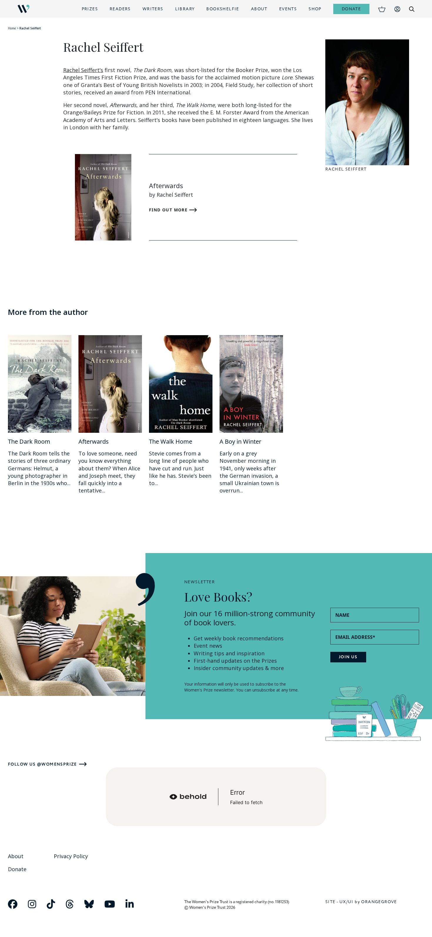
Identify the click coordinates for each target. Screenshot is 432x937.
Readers (120, 9)
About (259, 9)
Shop (315, 9)
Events (288, 9)
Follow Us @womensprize (42, 764)
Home (12, 28)
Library (185, 9)
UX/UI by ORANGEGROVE (368, 902)
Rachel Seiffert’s (83, 70)
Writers (153, 9)
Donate (351, 9)
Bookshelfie (222, 9)
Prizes (90, 9)
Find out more (169, 210)
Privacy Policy (71, 856)
